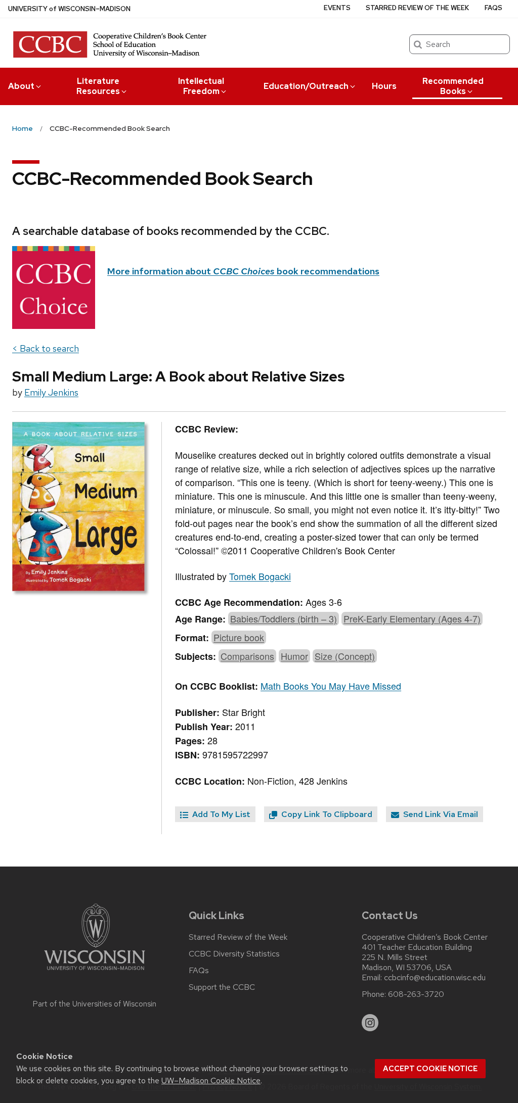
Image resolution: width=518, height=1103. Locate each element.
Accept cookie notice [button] (430, 1069)
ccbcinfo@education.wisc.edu (435, 978)
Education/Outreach (306, 86)
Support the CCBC (222, 987)
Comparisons (247, 655)
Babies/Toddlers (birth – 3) (283, 618)
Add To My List (220, 814)
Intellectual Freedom (201, 86)
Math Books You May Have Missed (331, 685)
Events (337, 8)
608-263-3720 (416, 994)
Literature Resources (98, 86)
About (21, 86)
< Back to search (45, 348)
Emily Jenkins (51, 392)
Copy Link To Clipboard (325, 814)
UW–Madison (69, 9)
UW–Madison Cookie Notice (211, 1080)
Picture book (238, 637)
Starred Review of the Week (417, 8)
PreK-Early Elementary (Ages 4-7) (412, 618)
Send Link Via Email (439, 814)
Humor (294, 655)
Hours (384, 86)
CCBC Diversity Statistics (234, 954)
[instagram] (370, 1022)
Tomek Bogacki (260, 576)
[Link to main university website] (94, 972)
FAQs (493, 8)
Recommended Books (453, 86)
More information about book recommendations (243, 271)
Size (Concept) (345, 655)
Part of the (94, 1004)
